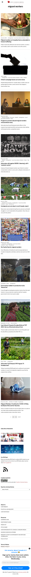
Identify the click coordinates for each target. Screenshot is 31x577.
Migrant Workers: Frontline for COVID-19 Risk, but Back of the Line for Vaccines (15, 404)
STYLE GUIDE (4, 527)
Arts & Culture (14, 323)
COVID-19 (4, 202)
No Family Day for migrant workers (11, 247)
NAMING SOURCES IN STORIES (8, 532)
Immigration (10, 37)
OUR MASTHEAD (5, 511)
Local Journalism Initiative (19, 37)
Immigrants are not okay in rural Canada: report (15, 206)
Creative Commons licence (21, 482)
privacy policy (22, 572)
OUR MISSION (4, 506)
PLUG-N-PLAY (4, 538)
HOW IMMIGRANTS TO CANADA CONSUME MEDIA (13, 529)
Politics (25, 77)
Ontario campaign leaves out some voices (13, 79)
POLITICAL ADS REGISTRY (7, 509)
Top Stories (11, 204)
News (27, 37)
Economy (12, 117)
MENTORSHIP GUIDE (6, 522)
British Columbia (5, 117)
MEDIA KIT (3, 524)
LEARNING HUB (5, 519)
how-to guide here (7, 462)
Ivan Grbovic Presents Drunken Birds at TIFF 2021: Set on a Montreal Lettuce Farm (14, 326)
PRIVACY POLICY (5, 546)
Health (16, 117)
